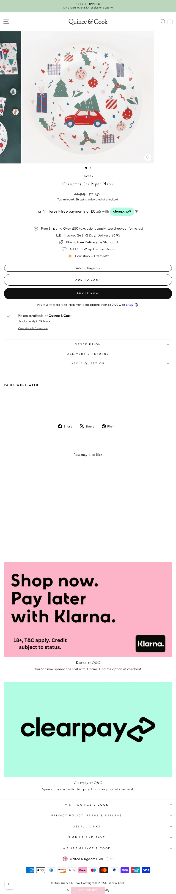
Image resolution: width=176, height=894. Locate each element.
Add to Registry (88, 268)
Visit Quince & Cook (87, 804)
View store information (33, 328)
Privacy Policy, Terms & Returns (86, 815)
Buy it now (88, 293)
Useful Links (87, 826)
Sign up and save (86, 837)
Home (86, 176)
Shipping (81, 199)
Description (88, 344)
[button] (88, 890)
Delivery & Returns (88, 353)
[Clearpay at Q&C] (88, 729)
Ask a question (87, 363)
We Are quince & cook (87, 848)
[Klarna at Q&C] (88, 609)
